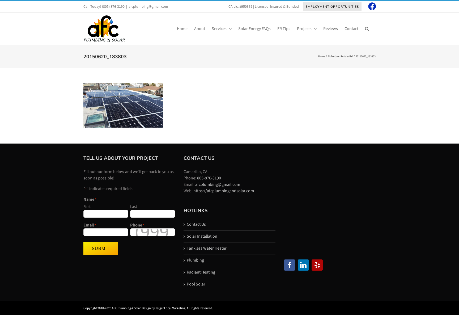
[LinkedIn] (303, 265)
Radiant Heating (201, 272)
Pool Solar (196, 284)
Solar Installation (202, 236)
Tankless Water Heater (207, 248)
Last (133, 206)
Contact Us (196, 224)
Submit (101, 248)
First (87, 206)
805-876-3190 (209, 178)
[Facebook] (289, 265)
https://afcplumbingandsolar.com (223, 191)
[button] (367, 29)
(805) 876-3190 (113, 6)
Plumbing (195, 260)
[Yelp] (317, 265)
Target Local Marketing (170, 308)
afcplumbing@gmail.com (148, 6)
